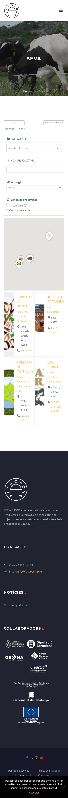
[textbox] (34, 148)
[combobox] (34, 148)
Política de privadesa (48, 770)
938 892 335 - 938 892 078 (56, 407)
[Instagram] (36, 757)
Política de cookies (18, 770)
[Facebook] (27, 757)
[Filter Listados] (14, 123)
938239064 (26, 350)
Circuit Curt (18, 205)
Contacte (43, 775)
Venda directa (19, 210)
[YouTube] (41, 757)
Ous (19, 390)
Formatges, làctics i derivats (23, 316)
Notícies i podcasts (15, 605)
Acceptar (34, 792)
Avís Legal (25, 775)
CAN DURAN (52, 364)
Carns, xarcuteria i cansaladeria (23, 381)
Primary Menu (61, 10)
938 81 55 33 (25, 565)
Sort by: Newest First (53, 123)
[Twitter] (31, 757)
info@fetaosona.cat (29, 571)
